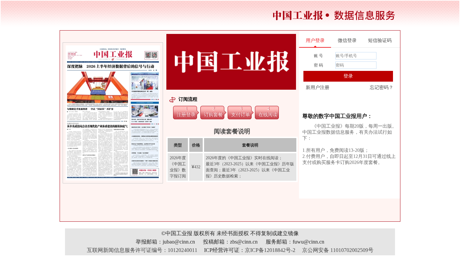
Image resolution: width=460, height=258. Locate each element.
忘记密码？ (381, 87)
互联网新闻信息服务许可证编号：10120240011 (142, 250)
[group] (113, 112)
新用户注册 (317, 87)
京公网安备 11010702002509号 (337, 250)
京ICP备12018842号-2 (270, 250)
